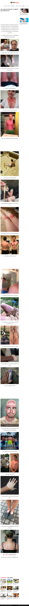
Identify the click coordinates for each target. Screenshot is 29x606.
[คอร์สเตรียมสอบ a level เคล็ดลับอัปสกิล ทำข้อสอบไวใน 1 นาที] (3, 588)
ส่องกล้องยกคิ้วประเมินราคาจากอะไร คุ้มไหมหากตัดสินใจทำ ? (24, 14)
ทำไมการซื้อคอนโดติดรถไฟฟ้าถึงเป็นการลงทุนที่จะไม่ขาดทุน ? (3, 598)
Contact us (25, 605)
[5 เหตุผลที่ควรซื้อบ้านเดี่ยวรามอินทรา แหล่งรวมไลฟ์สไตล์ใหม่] (9, 595)
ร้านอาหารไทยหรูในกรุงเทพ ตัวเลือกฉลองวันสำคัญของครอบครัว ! (9, 591)
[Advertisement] (10, 18)
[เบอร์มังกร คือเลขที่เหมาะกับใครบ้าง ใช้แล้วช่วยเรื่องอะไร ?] (16, 588)
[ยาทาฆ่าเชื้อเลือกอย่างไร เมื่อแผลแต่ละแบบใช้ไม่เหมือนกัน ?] (24, 20)
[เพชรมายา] (14, 3)
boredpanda (7, 554)
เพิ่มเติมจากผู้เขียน (10, 577)
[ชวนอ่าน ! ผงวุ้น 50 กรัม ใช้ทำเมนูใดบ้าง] (16, 581)
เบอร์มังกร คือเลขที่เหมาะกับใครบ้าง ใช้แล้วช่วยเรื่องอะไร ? (16, 591)
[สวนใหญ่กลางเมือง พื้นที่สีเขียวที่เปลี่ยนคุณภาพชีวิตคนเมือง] (9, 581)
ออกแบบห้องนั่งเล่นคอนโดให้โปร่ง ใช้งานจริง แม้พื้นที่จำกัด (3, 584)
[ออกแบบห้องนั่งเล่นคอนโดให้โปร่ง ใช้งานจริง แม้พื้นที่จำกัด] (3, 581)
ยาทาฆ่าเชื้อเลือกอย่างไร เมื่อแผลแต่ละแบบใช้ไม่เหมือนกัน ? (24, 23)
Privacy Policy (22, 605)
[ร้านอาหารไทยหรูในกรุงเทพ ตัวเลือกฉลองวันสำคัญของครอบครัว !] (9, 588)
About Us (19, 605)
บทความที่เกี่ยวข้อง (3, 577)
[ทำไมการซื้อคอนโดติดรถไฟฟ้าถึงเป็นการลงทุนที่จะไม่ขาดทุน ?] (3, 595)
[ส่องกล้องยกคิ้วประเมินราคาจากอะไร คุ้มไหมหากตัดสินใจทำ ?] (24, 11)
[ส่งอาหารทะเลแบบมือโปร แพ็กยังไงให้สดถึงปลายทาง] (16, 595)
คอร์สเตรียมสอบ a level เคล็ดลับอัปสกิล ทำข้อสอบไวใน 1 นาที (3, 591)
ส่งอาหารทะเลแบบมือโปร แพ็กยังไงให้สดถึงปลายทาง (16, 598)
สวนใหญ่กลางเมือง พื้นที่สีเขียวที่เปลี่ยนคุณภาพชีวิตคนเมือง (9, 584)
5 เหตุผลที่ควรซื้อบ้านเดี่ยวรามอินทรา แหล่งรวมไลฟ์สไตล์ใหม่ (9, 598)
